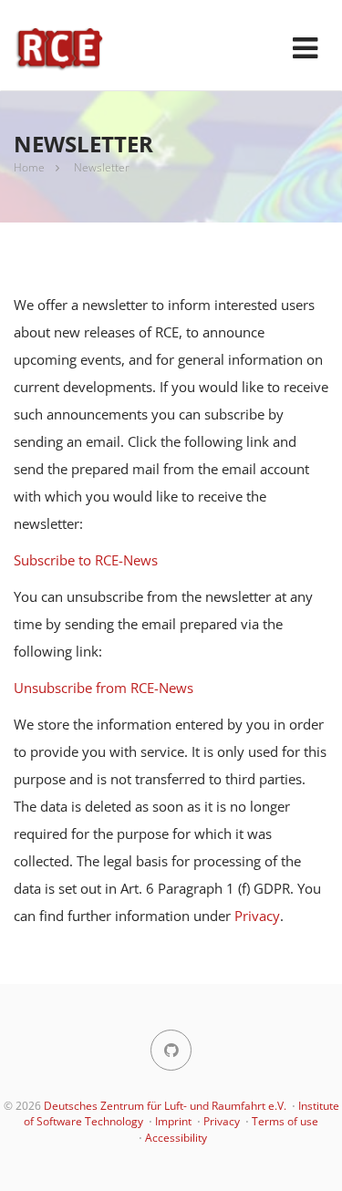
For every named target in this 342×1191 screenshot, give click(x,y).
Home (29, 167)
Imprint (173, 1121)
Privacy (257, 915)
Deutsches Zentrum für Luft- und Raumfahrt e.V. (165, 1105)
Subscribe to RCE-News (86, 560)
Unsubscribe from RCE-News (103, 687)
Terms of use (285, 1121)
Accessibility (176, 1137)
